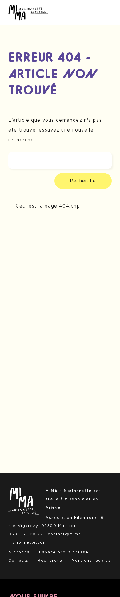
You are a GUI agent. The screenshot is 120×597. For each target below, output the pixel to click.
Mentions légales (91, 560)
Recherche (83, 180)
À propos (19, 552)
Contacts (18, 560)
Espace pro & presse (63, 552)
